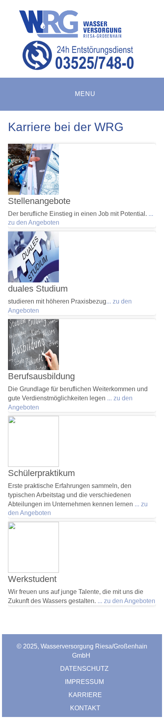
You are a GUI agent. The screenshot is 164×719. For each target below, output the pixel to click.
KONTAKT (85, 708)
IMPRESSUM (85, 681)
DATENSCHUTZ (85, 668)
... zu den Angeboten (126, 601)
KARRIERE (85, 695)
